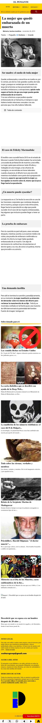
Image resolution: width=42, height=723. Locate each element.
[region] (21, 129)
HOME (8, 7)
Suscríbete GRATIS (33, 716)
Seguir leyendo (10, 649)
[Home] (38, 722)
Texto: (3, 35)
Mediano (21, 35)
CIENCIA (25, 7)
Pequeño (12, 35)
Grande (31, 35)
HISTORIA (16, 7)
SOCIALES (34, 7)
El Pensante (21, 2)
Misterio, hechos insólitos (12, 31)
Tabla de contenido (14, 110)
